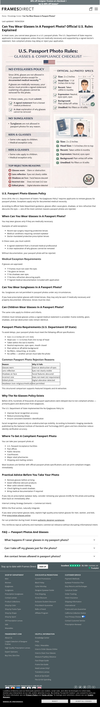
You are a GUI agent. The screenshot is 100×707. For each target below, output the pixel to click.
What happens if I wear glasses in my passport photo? (37, 540)
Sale (6, 624)
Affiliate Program (41, 613)
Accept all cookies (84, 701)
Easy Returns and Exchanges (76, 586)
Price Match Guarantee (44, 605)
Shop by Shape (11, 613)
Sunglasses (9, 590)
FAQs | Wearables (42, 645)
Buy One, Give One (12, 655)
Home (4, 16)
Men (6, 579)
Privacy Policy (32, 695)
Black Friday (39, 582)
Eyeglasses (9, 586)
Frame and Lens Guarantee (75, 609)
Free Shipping (40, 594)
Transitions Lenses (42, 672)
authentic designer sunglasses (51, 520)
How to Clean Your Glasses (45, 653)
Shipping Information (73, 601)
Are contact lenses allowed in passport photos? (33, 556)
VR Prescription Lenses (14, 620)
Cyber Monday (40, 586)
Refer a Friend (40, 609)
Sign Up (42, 566)
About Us (8, 638)
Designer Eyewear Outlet (44, 590)
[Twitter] (80, 687)
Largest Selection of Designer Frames (16, 642)
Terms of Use (47, 695)
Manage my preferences (13, 701)
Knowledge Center (14, 16)
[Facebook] (75, 687)
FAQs (37, 641)
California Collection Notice (75, 613)
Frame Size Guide (41, 664)
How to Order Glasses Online (46, 649)
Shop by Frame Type (13, 609)
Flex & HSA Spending (43, 679)
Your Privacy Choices (73, 617)
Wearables (9, 628)
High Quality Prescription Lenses (17, 648)
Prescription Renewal (73, 624)
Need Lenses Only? (42, 668)
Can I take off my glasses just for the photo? (31, 548)
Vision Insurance (71, 598)
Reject (55, 701)
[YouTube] (93, 687)
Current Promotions (43, 579)
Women (8, 582)
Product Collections (12, 601)
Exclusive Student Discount (45, 601)
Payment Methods (72, 579)
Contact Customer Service (75, 620)
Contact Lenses (11, 598)
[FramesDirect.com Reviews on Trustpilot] (78, 566)
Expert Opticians (11, 651)
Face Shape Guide (42, 660)
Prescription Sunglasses (14, 594)
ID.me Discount (41, 598)
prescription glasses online (18, 515)
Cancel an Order (71, 590)
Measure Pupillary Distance (45, 657)
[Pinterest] (84, 687)
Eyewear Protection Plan (74, 582)
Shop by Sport (10, 617)
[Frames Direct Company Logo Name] (18, 9)
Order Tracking (70, 594)
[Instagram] (89, 687)
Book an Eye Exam (42, 675)
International (70, 605)
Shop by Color (10, 605)
